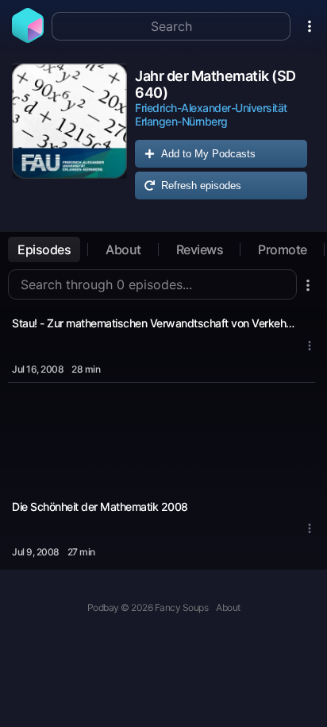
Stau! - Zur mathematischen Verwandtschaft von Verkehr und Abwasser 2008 (154, 323)
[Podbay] (28, 38)
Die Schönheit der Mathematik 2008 (100, 506)
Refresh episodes (201, 185)
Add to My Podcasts (208, 154)
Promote (282, 249)
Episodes (44, 249)
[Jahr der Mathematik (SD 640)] (69, 135)
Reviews (200, 249)
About (123, 249)
